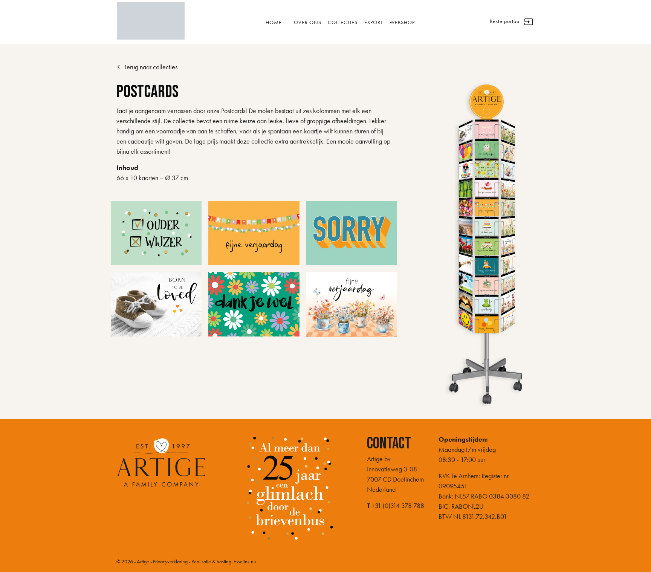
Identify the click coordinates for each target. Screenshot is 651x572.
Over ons (307, 22)
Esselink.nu (245, 561)
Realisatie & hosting (211, 561)
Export (373, 22)
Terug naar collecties (146, 67)
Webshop (402, 22)
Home (274, 22)
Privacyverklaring (170, 561)
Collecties (343, 22)
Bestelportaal (511, 21)
